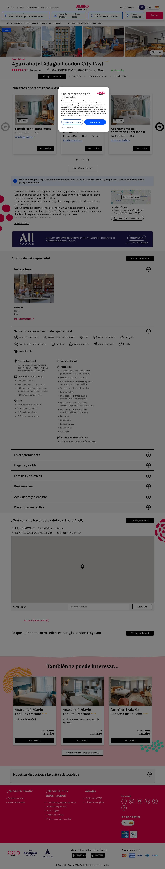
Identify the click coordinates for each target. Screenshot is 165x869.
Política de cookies (89, 115)
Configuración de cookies (72, 122)
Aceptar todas (95, 122)
